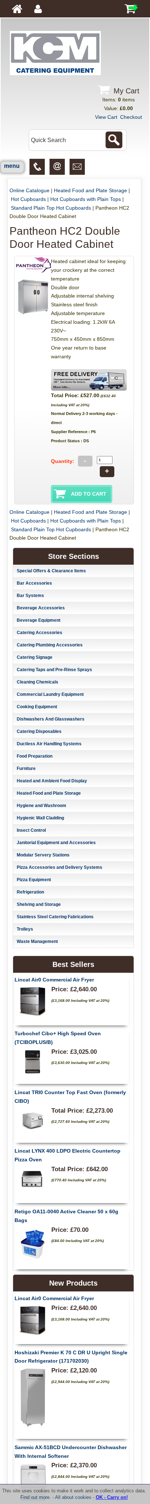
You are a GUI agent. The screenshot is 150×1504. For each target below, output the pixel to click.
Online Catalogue (29, 190)
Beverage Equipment (38, 620)
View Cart (106, 117)
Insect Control (31, 830)
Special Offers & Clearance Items (51, 570)
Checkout (131, 117)
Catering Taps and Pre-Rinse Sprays (54, 669)
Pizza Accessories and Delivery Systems (59, 867)
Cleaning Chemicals (37, 682)
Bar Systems (30, 595)
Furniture (26, 768)
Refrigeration (30, 892)
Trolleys (25, 929)
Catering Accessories (39, 632)
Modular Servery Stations (43, 855)
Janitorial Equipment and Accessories (56, 842)
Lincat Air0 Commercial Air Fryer (54, 980)
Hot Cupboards (28, 199)
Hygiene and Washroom (41, 805)
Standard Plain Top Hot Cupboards (51, 208)
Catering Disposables (39, 731)
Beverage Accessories (41, 607)
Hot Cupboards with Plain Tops (85, 199)
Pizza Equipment (34, 879)
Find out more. (35, 1497)
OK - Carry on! (112, 1497)
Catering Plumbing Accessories (50, 645)
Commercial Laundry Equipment (50, 694)
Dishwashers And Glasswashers (50, 719)
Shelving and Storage (39, 904)
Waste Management (37, 941)
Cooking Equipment (37, 706)
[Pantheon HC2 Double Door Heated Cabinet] (33, 315)
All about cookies (73, 1497)
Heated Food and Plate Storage (90, 190)
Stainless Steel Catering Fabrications (55, 916)
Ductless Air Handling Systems (49, 743)
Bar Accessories (34, 583)
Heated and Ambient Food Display (52, 780)
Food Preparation (34, 756)
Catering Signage (34, 657)
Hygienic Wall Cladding (40, 817)
